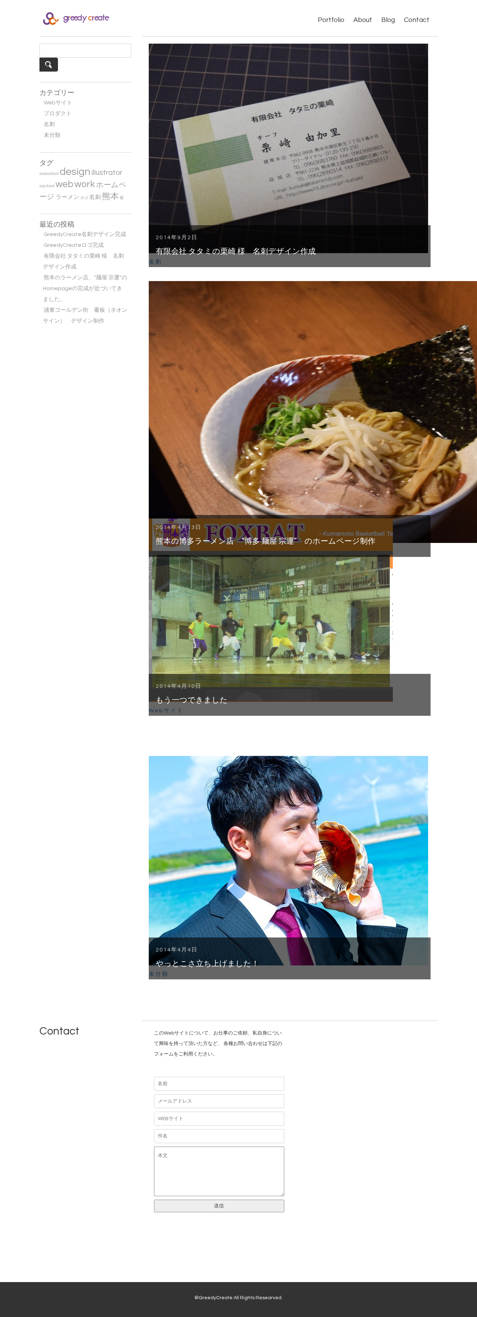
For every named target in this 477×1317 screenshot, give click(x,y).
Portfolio (331, 19)
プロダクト (58, 113)
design (75, 172)
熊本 (110, 196)
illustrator (106, 172)
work (84, 184)
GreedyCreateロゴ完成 (74, 245)
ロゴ (84, 198)
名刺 (49, 124)
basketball (49, 174)
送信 (219, 1206)
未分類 (52, 135)
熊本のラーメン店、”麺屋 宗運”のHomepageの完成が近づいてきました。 (85, 288)
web (64, 184)
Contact (417, 19)
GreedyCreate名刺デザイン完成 (85, 234)
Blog (388, 19)
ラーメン (67, 197)
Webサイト (58, 102)
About (362, 19)
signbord (46, 186)
